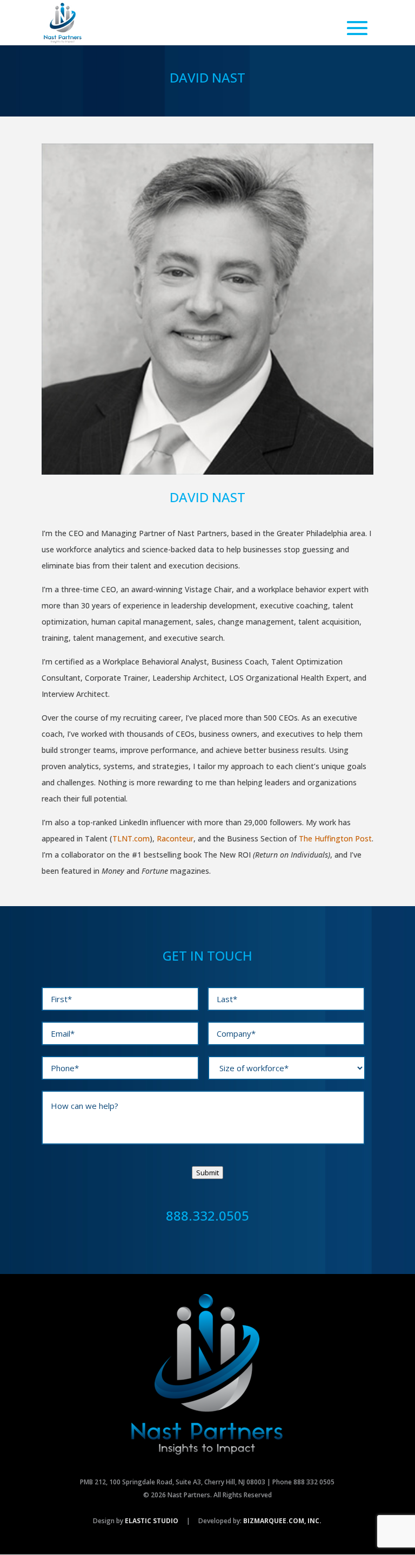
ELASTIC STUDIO (151, 1520)
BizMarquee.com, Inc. (282, 1520)
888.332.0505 (207, 1215)
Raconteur (175, 838)
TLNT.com (131, 838)
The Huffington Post (335, 838)
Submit (207, 1172)
